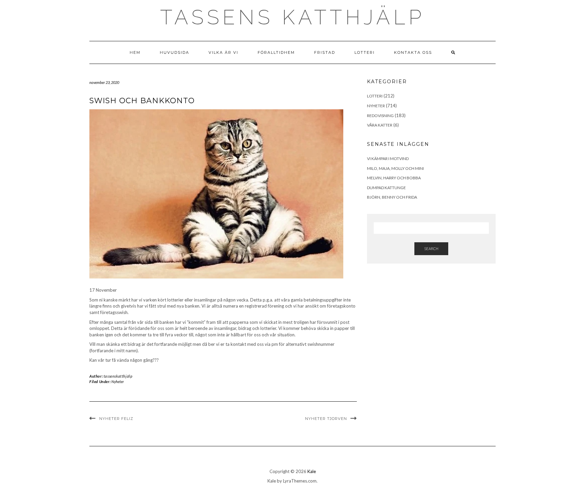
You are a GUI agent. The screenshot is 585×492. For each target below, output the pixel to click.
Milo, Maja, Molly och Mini (395, 168)
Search (431, 248)
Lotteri (364, 52)
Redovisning (380, 115)
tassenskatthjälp (118, 376)
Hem (135, 52)
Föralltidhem (276, 52)
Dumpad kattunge (386, 187)
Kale (311, 471)
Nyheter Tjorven (326, 418)
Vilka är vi (223, 52)
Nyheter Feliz (116, 418)
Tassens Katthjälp (292, 17)
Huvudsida (174, 52)
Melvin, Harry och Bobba (394, 177)
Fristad (324, 52)
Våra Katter (379, 125)
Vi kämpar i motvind (388, 158)
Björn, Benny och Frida (392, 197)
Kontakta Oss (413, 52)
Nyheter (117, 381)
